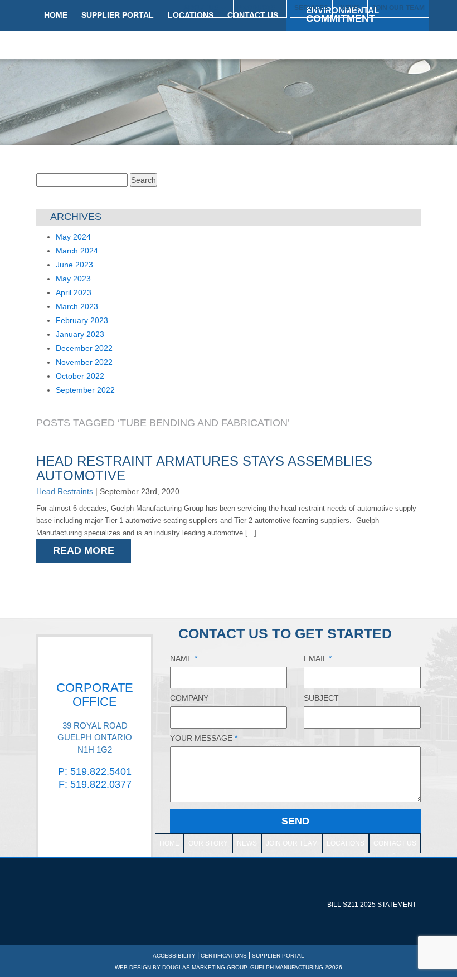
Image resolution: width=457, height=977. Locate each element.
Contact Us (394, 843)
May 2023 (73, 278)
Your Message (203, 738)
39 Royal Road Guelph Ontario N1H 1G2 (94, 737)
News (247, 843)
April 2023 (73, 292)
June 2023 (74, 264)
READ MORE (83, 550)
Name (183, 658)
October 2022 (80, 376)
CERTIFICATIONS (224, 955)
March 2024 (77, 250)
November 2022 (84, 362)
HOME (55, 15)
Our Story (208, 843)
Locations (345, 843)
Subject (321, 697)
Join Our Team (292, 843)
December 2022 (84, 348)
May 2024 (73, 236)
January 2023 (80, 334)
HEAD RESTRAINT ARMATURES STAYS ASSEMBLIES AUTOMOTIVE (204, 468)
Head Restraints (64, 491)
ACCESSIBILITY (174, 955)
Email (318, 658)
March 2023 (77, 306)
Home (169, 843)
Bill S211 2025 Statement (371, 904)
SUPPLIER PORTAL (117, 15)
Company (189, 697)
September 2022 (85, 389)
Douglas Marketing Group (204, 967)
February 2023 (82, 320)
